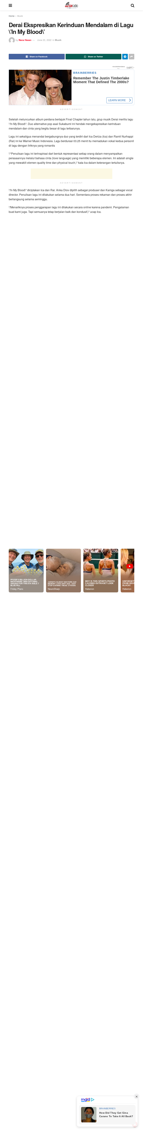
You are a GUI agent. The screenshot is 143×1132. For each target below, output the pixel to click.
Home (11, 15)
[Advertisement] (71, 172)
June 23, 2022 (44, 40)
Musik (20, 15)
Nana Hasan (25, 40)
